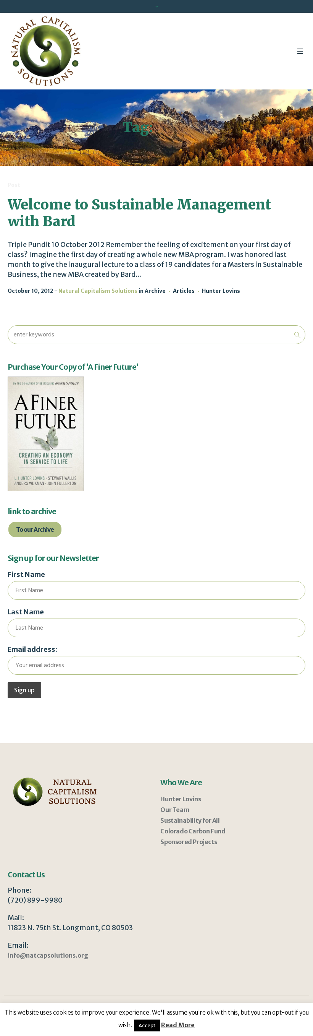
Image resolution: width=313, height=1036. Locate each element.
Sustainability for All (189, 820)
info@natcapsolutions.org (48, 955)
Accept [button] (147, 1025)
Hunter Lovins (221, 290)
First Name (26, 574)
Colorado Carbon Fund (192, 831)
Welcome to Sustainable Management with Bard (139, 213)
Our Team (174, 810)
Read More (178, 1025)
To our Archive (35, 529)
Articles (184, 290)
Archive (155, 290)
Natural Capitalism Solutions (97, 290)
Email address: (32, 649)
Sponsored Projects (188, 842)
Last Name (26, 611)
